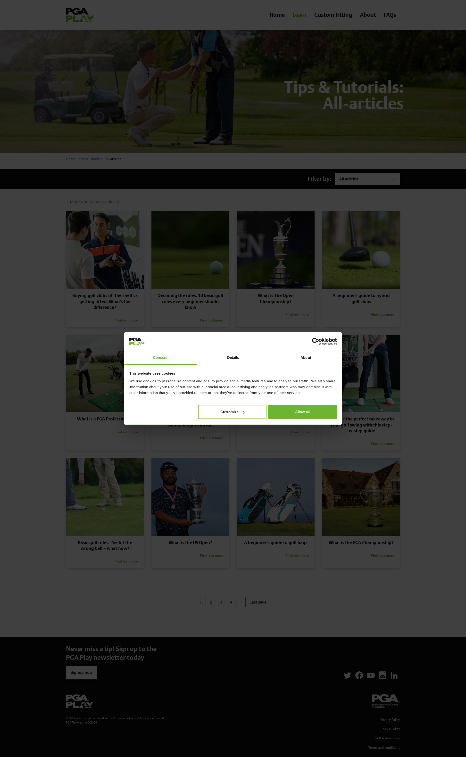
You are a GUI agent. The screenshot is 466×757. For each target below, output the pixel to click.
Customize (229, 412)
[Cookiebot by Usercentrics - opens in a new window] (315, 341)
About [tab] (305, 357)
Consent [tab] (160, 357)
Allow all (302, 412)
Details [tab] (233, 357)
